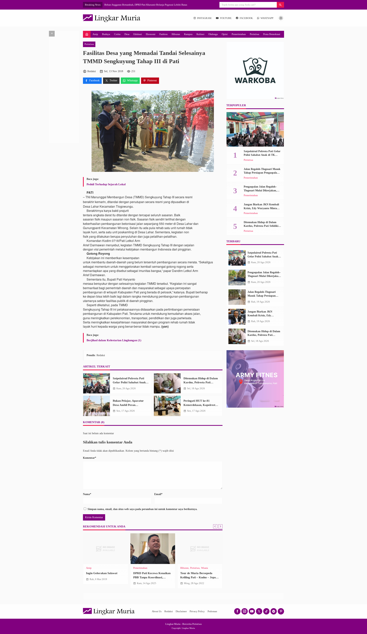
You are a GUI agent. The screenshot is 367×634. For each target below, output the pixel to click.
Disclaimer (181, 611)
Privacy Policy (197, 611)
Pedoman (212, 611)
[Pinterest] (281, 611)
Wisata (204, 568)
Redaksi (168, 611)
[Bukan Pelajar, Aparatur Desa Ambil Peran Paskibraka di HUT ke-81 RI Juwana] (96, 406)
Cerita (117, 34)
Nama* (87, 494)
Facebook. (246, 18)
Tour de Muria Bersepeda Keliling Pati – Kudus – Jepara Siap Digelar (199, 577)
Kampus (188, 34)
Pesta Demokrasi (271, 34)
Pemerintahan (239, 34)
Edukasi (137, 34)
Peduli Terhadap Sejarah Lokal (106, 184)
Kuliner (200, 34)
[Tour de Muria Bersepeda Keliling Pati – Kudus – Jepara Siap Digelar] (199, 548)
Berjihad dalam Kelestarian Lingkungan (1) (114, 340)
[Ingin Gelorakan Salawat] (105, 548)
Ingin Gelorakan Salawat (101, 573)
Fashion (163, 34)
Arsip (95, 34)
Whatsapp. (267, 18)
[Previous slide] (215, 526)
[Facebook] (237, 611)
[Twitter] (259, 611)
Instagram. (204, 18)
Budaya (106, 34)
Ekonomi (150, 34)
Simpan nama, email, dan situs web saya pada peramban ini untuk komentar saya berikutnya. (142, 509)
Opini (225, 34)
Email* (158, 494)
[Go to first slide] (220, 526)
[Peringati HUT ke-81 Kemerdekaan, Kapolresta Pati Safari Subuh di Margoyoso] (167, 406)
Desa (126, 34)
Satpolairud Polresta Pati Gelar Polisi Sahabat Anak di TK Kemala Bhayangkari (131, 382)
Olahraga (213, 34)
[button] (280, 5)
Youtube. (226, 18)
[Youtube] (252, 611)
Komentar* (89, 457)
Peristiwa (254, 34)
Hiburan (176, 34)
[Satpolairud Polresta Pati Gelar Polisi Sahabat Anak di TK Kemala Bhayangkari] (96, 383)
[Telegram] (273, 611)
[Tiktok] (266, 611)
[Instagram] (244, 611)
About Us (157, 611)
